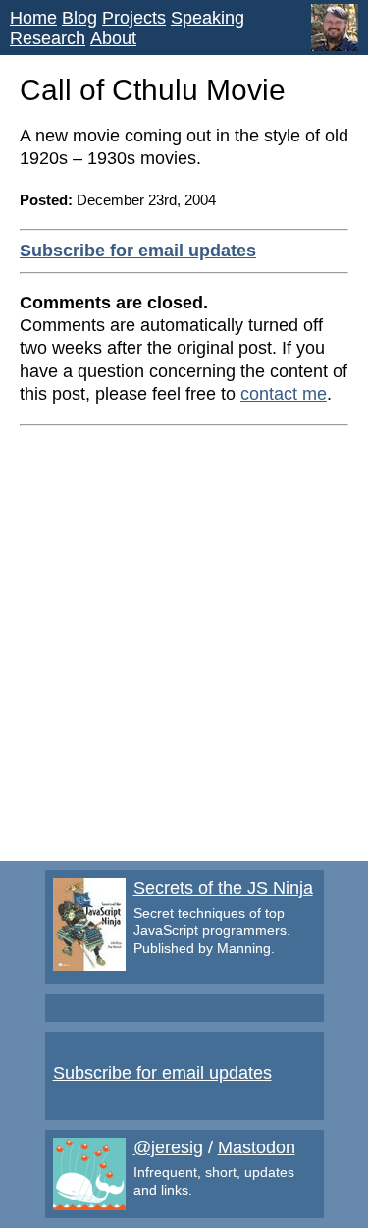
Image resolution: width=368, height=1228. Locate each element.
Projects (134, 18)
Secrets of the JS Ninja (223, 888)
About (113, 38)
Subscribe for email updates (138, 250)
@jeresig (168, 1147)
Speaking (207, 18)
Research (47, 38)
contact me (283, 394)
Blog (79, 18)
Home (33, 18)
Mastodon (256, 1147)
